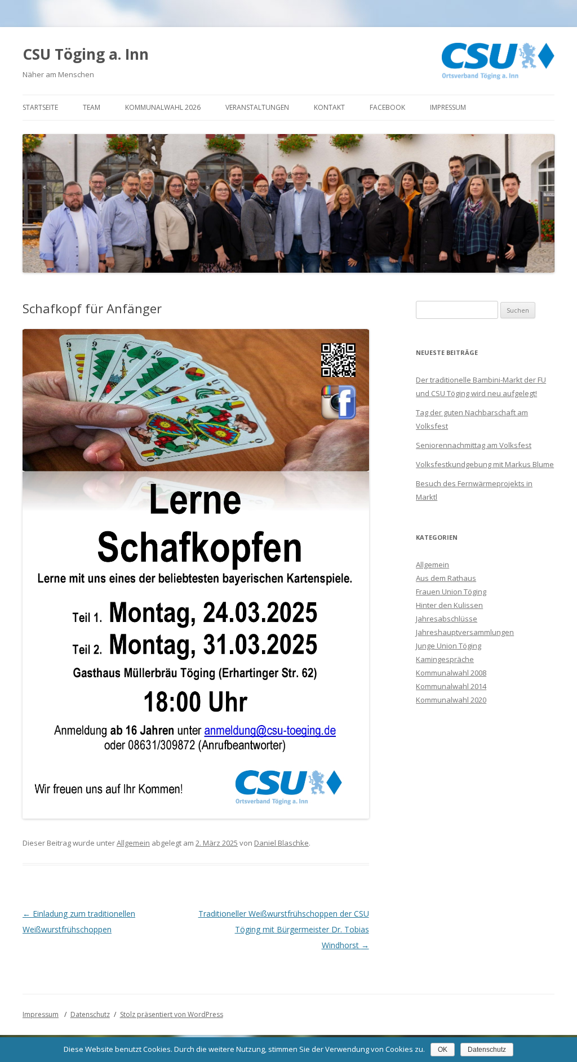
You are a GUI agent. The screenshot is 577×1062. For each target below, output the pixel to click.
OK (442, 1050)
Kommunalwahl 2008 (451, 673)
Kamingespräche (445, 659)
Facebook (387, 107)
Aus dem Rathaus (446, 578)
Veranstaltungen (257, 107)
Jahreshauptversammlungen (465, 632)
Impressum (448, 107)
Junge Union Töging (448, 646)
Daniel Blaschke (281, 843)
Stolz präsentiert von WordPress (171, 1014)
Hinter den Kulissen (449, 605)
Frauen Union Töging (451, 591)
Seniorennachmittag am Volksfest (473, 445)
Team (91, 107)
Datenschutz (90, 1014)
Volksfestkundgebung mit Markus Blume (485, 464)
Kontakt (329, 107)
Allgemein (133, 843)
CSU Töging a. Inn (86, 54)
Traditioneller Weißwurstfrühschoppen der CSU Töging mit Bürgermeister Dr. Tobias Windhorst (283, 929)
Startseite (40, 107)
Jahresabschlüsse (446, 619)
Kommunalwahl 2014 (451, 686)
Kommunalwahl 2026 (163, 107)
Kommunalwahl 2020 (451, 700)
